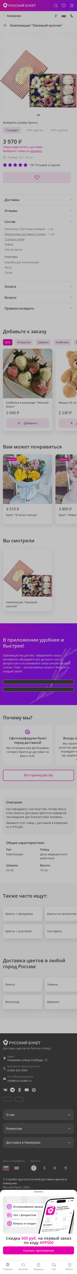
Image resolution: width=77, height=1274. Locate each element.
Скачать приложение (38, 1250)
